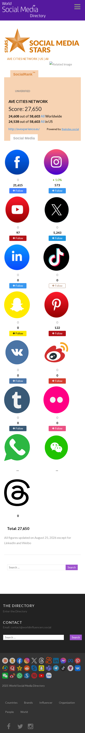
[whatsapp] (17, 460)
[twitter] (56, 222)
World (24, 711)
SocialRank (24, 73)
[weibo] (56, 364)
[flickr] (56, 412)
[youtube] (17, 222)
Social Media (24, 138)
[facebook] (17, 174)
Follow (19, 190)
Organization (67, 702)
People (9, 711)
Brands (28, 702)
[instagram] (56, 174)
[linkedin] (17, 269)
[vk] (17, 364)
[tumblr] (17, 412)
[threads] (17, 505)
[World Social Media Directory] (24, 19)
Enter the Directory (15, 611)
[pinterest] (56, 317)
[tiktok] (56, 269)
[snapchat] (17, 317)
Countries (11, 702)
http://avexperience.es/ (24, 129)
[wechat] (56, 460)
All (43, 116)
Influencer (45, 702)
